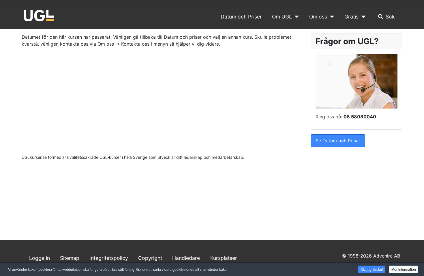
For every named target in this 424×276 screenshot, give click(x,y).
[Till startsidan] (39, 15)
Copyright (150, 258)
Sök (390, 17)
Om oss (318, 17)
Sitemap (69, 258)
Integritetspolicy (108, 258)
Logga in (39, 258)
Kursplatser (223, 258)
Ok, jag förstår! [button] (372, 269)
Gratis (351, 17)
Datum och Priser (241, 17)
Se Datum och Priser (338, 140)
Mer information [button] (403, 269)
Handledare (186, 258)
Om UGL (282, 17)
